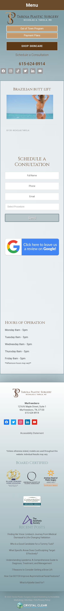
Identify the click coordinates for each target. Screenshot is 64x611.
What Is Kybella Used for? (32, 582)
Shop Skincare (32, 46)
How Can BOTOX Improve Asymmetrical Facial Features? (32, 576)
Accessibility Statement (32, 433)
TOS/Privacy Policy (42, 600)
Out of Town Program (32, 28)
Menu (32, 5)
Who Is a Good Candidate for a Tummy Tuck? (32, 544)
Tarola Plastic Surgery (32, 18)
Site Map (28, 600)
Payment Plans (32, 35)
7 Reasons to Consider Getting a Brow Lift (32, 569)
